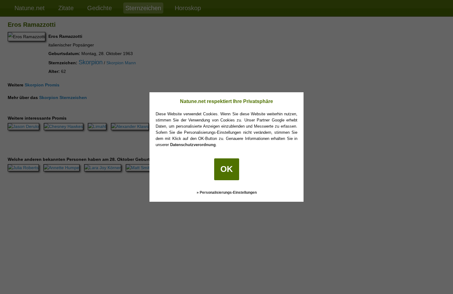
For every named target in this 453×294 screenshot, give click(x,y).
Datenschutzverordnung (193, 144)
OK (226, 169)
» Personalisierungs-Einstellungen (227, 192)
